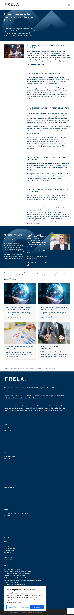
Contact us (7, 555)
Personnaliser (12, 607)
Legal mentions (9, 557)
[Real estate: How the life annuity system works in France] (20, 333)
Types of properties (10, 548)
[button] (69, 5)
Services (6, 546)
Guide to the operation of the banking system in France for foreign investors (18, 308)
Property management (11, 582)
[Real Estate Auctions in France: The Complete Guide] (54, 333)
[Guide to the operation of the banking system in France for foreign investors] (20, 293)
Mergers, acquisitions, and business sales (17, 571)
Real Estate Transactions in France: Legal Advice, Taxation (22, 580)
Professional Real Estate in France (14, 576)
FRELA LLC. (13, 612)
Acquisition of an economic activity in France (18, 573)
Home (5, 542)
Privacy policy (8, 559)
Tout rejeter (25, 607)
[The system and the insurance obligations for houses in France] (54, 293)
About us (6, 544)
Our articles (7, 553)
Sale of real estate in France (13, 569)
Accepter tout (37, 607)
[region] (25, 598)
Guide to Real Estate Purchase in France (16, 578)
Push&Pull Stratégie (37, 612)
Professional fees (9, 550)
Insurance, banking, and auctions (14, 584)
